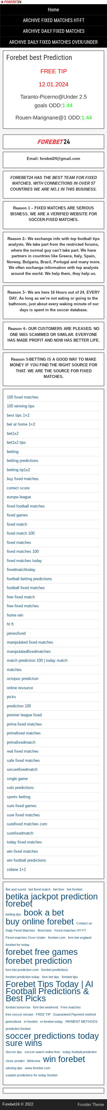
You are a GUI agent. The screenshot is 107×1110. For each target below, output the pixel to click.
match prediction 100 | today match (37, 660)
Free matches (71, 1007)
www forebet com (37, 1068)
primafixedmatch (21, 742)
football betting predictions (29, 579)
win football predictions (26, 860)
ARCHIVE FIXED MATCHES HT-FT (53, 20)
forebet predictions (54, 970)
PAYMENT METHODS (81, 1021)
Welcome (33, 1061)
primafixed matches (24, 733)
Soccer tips (14, 1052)
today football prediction (80, 1052)
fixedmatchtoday (21, 569)
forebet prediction (39, 960)
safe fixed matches (23, 760)
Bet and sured (16, 889)
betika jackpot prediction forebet (52, 900)
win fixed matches (22, 851)
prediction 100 (19, 706)
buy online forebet (40, 921)
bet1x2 (12, 433)
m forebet (30, 1021)
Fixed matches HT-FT (70, 930)
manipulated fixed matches (30, 642)
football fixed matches (26, 588)
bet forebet (74, 889)
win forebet (64, 1059)
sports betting (18, 797)
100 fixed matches (23, 397)
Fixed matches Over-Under (25, 937)
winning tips (14, 1068)
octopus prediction (22, 678)
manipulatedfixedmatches (29, 651)
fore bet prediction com (22, 970)
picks (11, 697)
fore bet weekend (45, 1007)
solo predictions (20, 787)
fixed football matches (26, 506)
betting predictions (22, 460)
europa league (19, 497)
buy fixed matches (23, 479)
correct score (18, 488)
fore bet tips (50, 977)
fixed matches (19, 542)
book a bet (44, 912)
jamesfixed (16, 633)
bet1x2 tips (16, 442)
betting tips (13, 914)
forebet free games (42, 951)
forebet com (56, 937)
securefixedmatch (22, 769)
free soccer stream (19, 1014)
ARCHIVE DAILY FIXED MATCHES (53, 31)
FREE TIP (43, 1014)
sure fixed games (22, 806)
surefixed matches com (27, 824)
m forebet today (51, 1021)
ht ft (10, 624)
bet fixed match (40, 889)
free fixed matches (23, 606)
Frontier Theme (91, 1104)
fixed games (17, 515)
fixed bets (45, 930)
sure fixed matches (23, 815)
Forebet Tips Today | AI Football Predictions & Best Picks (49, 991)
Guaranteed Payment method (74, 1014)
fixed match (17, 524)
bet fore (58, 889)
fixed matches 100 (23, 551)
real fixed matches (23, 751)
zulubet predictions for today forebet (31, 1075)
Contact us (84, 923)
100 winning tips (20, 406)
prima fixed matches (24, 724)
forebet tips (70, 977)
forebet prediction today (23, 977)
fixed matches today (24, 560)
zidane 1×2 (16, 869)
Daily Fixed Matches (20, 930)
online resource (20, 688)
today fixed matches (24, 842)
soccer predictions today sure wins (52, 1039)
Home (53, 10)
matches (14, 669)
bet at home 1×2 (21, 424)
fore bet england (79, 937)
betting (12, 451)
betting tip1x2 (18, 470)
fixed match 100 (20, 533)
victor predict (15, 1061)
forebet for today (17, 944)
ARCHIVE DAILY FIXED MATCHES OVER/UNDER (53, 42)
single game (17, 778)
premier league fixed (24, 715)
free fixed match (21, 597)
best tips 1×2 (18, 415)
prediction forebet (18, 1028)
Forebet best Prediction (39, 57)
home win (15, 615)
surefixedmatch (20, 833)
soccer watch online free (42, 1052)
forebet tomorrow (18, 1007)
